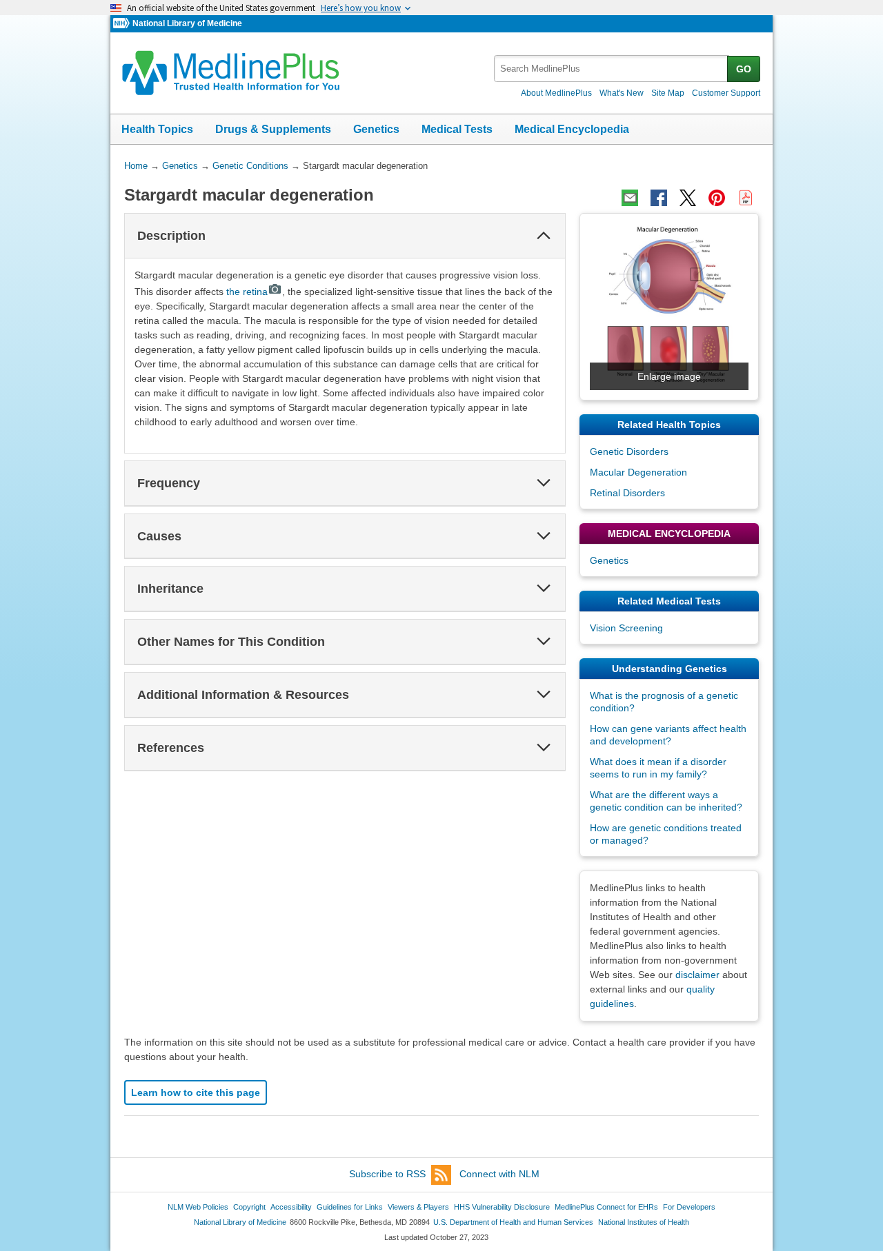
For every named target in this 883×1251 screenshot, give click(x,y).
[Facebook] (659, 198)
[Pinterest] (717, 198)
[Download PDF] (746, 198)
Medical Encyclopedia (572, 129)
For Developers (689, 1207)
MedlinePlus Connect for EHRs (606, 1207)
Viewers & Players (418, 1207)
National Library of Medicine (187, 23)
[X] (688, 198)
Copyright (249, 1207)
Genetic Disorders (629, 451)
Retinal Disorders (627, 492)
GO (743, 68)
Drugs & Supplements (273, 129)
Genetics (376, 129)
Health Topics (157, 129)
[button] (543, 235)
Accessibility (291, 1207)
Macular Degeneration (638, 472)
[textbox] (611, 68)
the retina (247, 291)
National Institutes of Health (643, 1222)
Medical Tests (457, 129)
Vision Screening (626, 627)
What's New (621, 93)
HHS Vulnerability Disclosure (502, 1207)
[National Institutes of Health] (122, 24)
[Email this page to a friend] (630, 198)
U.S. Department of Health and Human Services (513, 1222)
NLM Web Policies (198, 1207)
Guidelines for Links (350, 1207)
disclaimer (697, 974)
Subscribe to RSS (387, 1173)
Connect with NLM (499, 1173)
